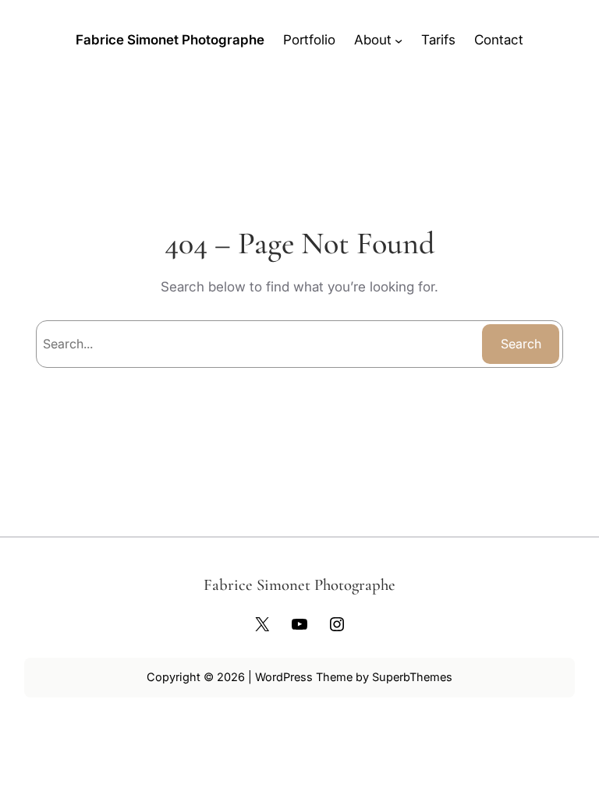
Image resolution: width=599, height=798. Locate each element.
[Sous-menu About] (398, 40)
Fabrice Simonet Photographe (170, 40)
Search (521, 343)
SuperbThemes (412, 676)
